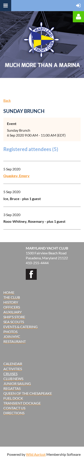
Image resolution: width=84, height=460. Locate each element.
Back (7, 100)
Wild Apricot (36, 454)
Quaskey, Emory (16, 176)
